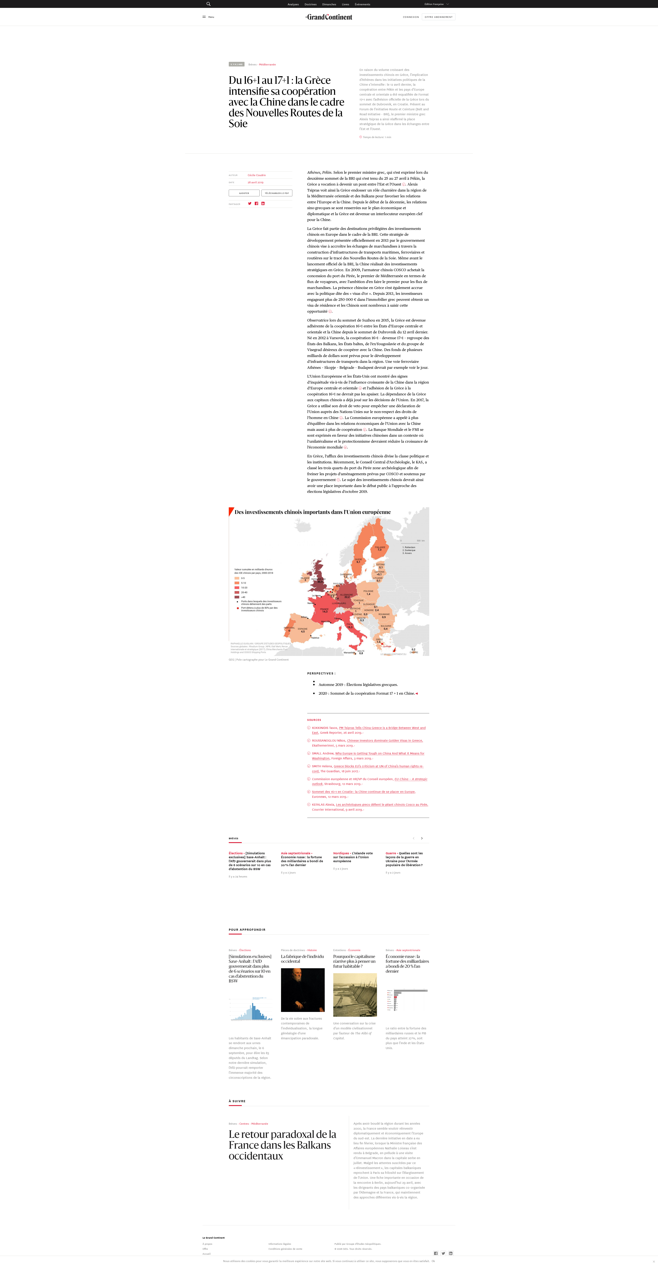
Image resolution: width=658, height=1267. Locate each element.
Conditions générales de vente (285, 1249)
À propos (207, 1244)
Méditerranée (267, 64)
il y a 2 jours (288, 872)
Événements (362, 4)
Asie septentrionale (408, 950)
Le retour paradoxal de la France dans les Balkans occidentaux (282, 1146)
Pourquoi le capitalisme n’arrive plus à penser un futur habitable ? (354, 962)
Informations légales (280, 1244)
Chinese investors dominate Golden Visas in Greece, (385, 740)
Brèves (252, 64)
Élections (245, 950)
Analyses (293, 4)
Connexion (411, 17)
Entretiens (339, 950)
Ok (433, 1261)
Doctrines (310, 4)
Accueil (207, 1254)
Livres (345, 4)
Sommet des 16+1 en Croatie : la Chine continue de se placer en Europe (363, 791)
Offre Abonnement (439, 17)
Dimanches (329, 4)
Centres (244, 1123)
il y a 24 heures (238, 876)
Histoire (312, 950)
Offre (205, 1249)
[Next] (422, 838)
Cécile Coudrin (257, 175)
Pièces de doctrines (293, 950)
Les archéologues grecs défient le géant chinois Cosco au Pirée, (382, 804)
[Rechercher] (227, 4)
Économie (354, 950)
